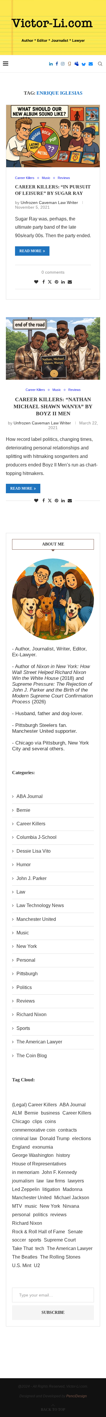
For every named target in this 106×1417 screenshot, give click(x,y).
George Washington (33, 1155)
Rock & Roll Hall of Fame (38, 1231)
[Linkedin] (51, 63)
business (50, 1112)
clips (37, 1121)
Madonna (72, 1189)
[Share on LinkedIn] (63, 282)
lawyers (76, 1180)
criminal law (24, 1138)
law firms (56, 1180)
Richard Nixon (31, 1014)
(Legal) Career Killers (34, 1104)
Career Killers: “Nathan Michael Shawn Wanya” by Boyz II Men (53, 407)
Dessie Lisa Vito (33, 851)
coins (50, 1121)
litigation (51, 1189)
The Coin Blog (31, 1055)
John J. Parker (31, 878)
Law (20, 891)
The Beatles (24, 1256)
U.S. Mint (21, 1265)
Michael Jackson (71, 1197)
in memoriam (25, 1172)
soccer (19, 1239)
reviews (58, 1214)
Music (22, 932)
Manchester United (36, 919)
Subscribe (53, 1312)
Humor (23, 864)
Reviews (25, 1000)
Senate (75, 1231)
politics (40, 1214)
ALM (17, 1112)
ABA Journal (29, 796)
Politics (24, 987)
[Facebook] (57, 63)
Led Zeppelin (26, 1189)
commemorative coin (33, 1129)
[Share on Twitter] (50, 281)
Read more (30, 251)
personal (21, 1214)
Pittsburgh (27, 973)
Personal (25, 960)
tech (39, 1248)
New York (26, 946)
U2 (37, 1265)
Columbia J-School (36, 837)
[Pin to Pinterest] (56, 282)
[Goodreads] (69, 63)
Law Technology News (40, 905)
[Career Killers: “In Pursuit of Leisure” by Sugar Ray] (53, 136)
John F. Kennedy (59, 1172)
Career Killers (30, 823)
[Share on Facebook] (43, 282)
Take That (22, 1248)
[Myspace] (76, 63)
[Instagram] (62, 63)
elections (81, 1138)
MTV (17, 1206)
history (63, 1155)
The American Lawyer (39, 1041)
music (31, 1206)
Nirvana (71, 1206)
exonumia (42, 1147)
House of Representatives (39, 1163)
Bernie (23, 810)
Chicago (21, 1121)
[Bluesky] (84, 63)
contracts (67, 1129)
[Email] (91, 63)
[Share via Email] (70, 282)
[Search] (100, 63)
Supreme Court (60, 1239)
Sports (23, 1028)
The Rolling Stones (60, 1256)
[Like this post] (36, 282)
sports (35, 1239)
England (21, 1147)
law (40, 1180)
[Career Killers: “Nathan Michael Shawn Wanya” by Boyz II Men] (53, 348)
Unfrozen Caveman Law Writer (49, 202)
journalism (23, 1180)
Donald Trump (54, 1138)
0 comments (53, 272)
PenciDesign (76, 1396)
